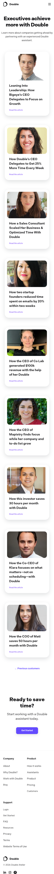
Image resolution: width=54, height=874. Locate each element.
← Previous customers (27, 668)
